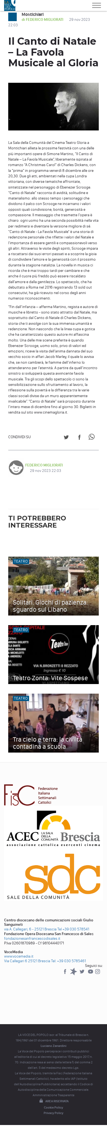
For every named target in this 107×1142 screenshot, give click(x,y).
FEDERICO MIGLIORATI (44, 465)
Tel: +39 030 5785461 (68, 961)
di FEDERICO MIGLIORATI (43, 19)
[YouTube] (91, 974)
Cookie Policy (53, 1107)
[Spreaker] (74, 974)
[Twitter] (82, 974)
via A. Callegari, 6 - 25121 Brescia (30, 929)
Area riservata (57, 1101)
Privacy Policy (53, 1113)
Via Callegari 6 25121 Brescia (27, 961)
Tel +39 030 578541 (73, 929)
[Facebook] (65, 974)
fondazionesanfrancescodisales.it (32, 938)
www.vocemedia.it (18, 956)
